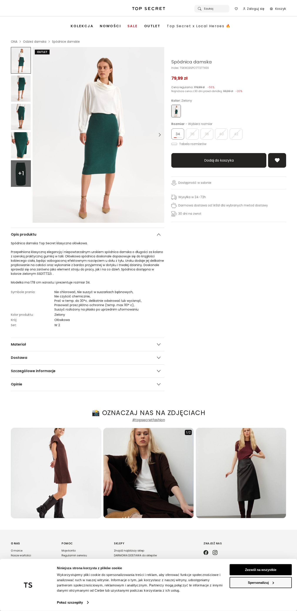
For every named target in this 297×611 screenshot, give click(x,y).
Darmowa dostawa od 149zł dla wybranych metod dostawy (223, 205)
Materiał (18, 344)
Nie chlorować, (65, 292)
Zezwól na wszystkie (260, 570)
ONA (14, 41)
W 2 (57, 325)
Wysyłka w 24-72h (192, 197)
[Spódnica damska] (21, 60)
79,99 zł (179, 78)
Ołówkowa (62, 320)
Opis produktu (23, 234)
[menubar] (150, 26)
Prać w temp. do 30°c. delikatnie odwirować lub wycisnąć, (98, 301)
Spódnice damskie (66, 41)
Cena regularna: (192, 87)
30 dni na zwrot (189, 213)
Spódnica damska (191, 62)
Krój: (14, 320)
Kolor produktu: (22, 314)
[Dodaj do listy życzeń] (277, 160)
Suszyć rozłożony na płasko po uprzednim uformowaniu (96, 309)
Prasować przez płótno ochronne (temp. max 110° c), (94, 305)
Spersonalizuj (258, 582)
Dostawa (19, 357)
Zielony (59, 314)
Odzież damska (34, 41)
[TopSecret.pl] (148, 8)
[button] (32, 556)
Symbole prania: (23, 292)
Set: (14, 325)
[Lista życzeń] (236, 8)
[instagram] (215, 553)
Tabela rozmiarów (192, 144)
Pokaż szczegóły (70, 602)
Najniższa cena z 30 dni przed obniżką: (206, 91)
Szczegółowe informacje (33, 370)
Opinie (16, 384)
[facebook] (206, 553)
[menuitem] (82, 26)
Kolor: (181, 100)
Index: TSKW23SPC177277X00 (190, 67)
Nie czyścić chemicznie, (72, 296)
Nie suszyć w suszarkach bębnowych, (105, 292)
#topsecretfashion (148, 420)
